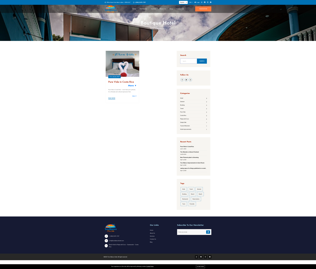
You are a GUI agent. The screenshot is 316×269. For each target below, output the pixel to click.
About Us (163, 9)
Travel (181, 108)
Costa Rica (183, 115)
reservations (196, 199)
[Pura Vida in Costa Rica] (122, 64)
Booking (182, 105)
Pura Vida (182, 112)
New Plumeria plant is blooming (189, 157)
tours (183, 204)
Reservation (203, 9)
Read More (111, 98)
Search (201, 61)
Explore (153, 9)
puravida (192, 204)
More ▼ (132, 85)
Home (134, 9)
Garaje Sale (183, 122)
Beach (200, 194)
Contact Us (180, 9)
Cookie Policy (150, 266)
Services (152, 236)
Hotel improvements (185, 129)
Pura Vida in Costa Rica (121, 81)
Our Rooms (143, 9)
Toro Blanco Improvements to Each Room (192, 163)
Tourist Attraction (185, 126)
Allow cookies (200, 266)
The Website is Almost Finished (189, 152)
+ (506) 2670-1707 (140, 2)
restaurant (185, 199)
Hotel (181, 98)
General (182, 101)
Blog (171, 9)
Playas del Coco (184, 119)
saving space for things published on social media (192, 168)
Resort (192, 194)
